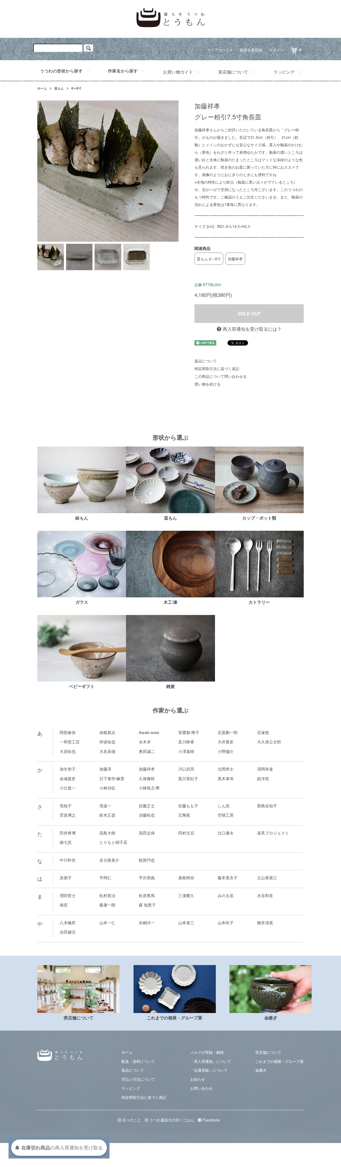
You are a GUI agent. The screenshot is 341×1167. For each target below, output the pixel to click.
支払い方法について (138, 1079)
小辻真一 (68, 788)
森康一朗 (107, 904)
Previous (45, 171)
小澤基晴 (186, 751)
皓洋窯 (263, 778)
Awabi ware (149, 732)
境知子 (66, 805)
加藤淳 (105, 769)
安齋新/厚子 (188, 732)
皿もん (59, 88)
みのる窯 (226, 895)
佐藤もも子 (188, 805)
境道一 (105, 805)
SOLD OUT (249, 313)
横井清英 (265, 922)
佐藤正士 (147, 805)
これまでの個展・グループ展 (279, 1061)
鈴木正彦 (107, 815)
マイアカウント (220, 49)
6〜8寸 (76, 88)
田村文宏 (186, 833)
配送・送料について (138, 1061)
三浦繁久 (186, 895)
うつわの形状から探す (61, 71)
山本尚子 (226, 922)
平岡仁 (105, 877)
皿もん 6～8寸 (209, 258)
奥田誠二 (147, 751)
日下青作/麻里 (111, 778)
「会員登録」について (209, 1070)
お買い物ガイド (178, 72)
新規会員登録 (251, 49)
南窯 (64, 904)
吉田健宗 (68, 932)
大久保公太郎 (269, 741)
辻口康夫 (226, 833)
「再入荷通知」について (210, 1061)
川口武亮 (186, 769)
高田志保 (147, 833)
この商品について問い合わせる (220, 376)
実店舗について (233, 72)
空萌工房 (226, 815)
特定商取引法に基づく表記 (216, 368)
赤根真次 (107, 732)
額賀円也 (147, 860)
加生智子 (68, 769)
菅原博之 (68, 815)
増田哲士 (68, 895)
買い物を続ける (207, 384)
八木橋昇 (68, 922)
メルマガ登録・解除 (207, 1052)
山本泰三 (186, 922)
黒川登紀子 (188, 778)
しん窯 (224, 805)
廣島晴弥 (186, 877)
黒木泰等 (226, 778)
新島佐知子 (267, 805)
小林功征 (107, 788)
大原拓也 (68, 751)
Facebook (211, 1120)
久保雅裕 (147, 778)
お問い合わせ (201, 1088)
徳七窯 (66, 842)
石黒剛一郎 (228, 732)
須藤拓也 (147, 815)
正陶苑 (184, 815)
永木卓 (145, 741)
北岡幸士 (226, 769)
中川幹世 (68, 860)
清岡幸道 (265, 769)
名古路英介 (109, 860)
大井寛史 (226, 741)
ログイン (276, 49)
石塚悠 (263, 732)
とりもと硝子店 (113, 842)
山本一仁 (107, 922)
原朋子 (66, 877)
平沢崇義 (147, 877)
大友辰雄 (107, 751)
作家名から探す (123, 71)
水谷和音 (265, 895)
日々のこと (131, 1120)
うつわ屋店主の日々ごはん (171, 1120)
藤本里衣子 (228, 877)
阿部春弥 (68, 732)
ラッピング (284, 72)
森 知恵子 (147, 904)
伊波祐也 (107, 741)
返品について (205, 360)
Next (170, 171)
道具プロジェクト (273, 833)
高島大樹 (107, 833)
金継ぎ (260, 1070)
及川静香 (186, 741)
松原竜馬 (147, 895)
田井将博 (68, 833)
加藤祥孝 (235, 258)
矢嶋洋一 (147, 922)
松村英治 (107, 895)
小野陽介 (226, 751)
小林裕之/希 (149, 788)
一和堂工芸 (70, 741)
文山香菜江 (267, 877)
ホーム (42, 88)
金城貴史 (68, 778)
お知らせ (197, 1079)
